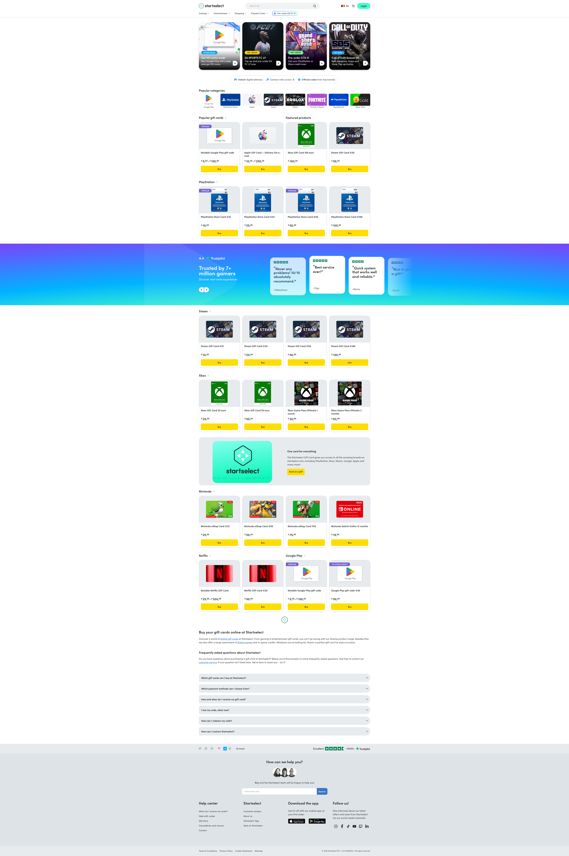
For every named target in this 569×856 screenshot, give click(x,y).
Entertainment (220, 13)
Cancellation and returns (211, 825)
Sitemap (259, 850)
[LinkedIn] (367, 826)
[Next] (206, 289)
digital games (244, 642)
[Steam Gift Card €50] (349, 135)
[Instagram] (336, 826)
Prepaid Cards (258, 13)
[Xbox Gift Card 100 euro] (306, 136)
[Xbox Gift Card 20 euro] (219, 393)
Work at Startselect (253, 825)
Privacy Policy (226, 850)
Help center (208, 803)
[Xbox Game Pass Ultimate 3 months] (350, 393)
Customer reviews (252, 811)
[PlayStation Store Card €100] (349, 200)
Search (322, 791)
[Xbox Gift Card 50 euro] (263, 393)
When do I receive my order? (213, 811)
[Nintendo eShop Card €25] (219, 509)
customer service (208, 662)
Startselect (252, 803)
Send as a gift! (296, 471)
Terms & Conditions (208, 850)
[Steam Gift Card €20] (262, 329)
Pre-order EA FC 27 (286, 13)
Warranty (203, 820)
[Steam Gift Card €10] (219, 329)
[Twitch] (361, 826)
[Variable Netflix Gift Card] (219, 573)
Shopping (239, 13)
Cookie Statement (243, 850)
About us (248, 816)
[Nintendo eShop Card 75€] (306, 509)
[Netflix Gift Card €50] (262, 573)
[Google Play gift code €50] (349, 573)
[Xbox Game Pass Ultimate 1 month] (306, 393)
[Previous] (201, 289)
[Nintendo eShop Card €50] (262, 509)
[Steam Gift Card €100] (349, 329)
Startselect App (251, 820)
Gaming (203, 13)
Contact (203, 830)
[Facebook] (342, 826)
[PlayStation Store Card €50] (306, 200)
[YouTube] (354, 826)
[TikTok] (348, 826)
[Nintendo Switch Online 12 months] (349, 509)
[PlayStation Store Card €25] (263, 200)
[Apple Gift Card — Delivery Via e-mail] (262, 135)
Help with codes (207, 816)
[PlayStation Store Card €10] (219, 200)
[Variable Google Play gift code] (219, 135)
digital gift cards (229, 638)
